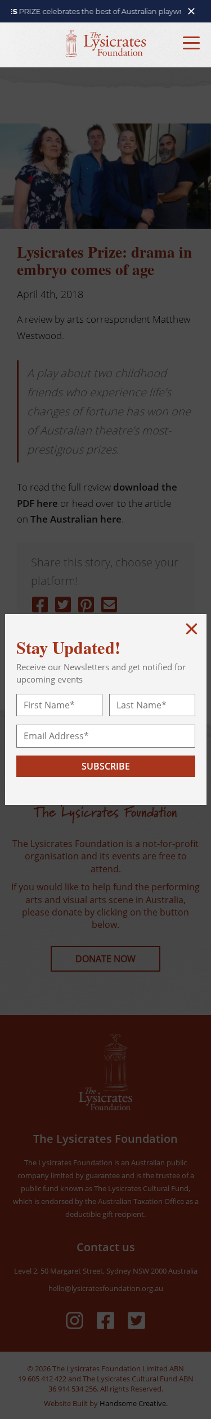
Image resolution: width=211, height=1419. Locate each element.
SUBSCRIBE (106, 766)
